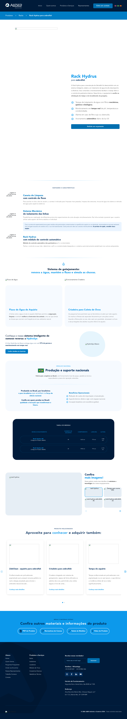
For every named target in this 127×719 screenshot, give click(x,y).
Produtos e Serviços (67, 6)
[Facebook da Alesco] (72, 674)
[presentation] (2, 572)
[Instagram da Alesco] (67, 674)
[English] (115, 6)
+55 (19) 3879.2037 (69, 669)
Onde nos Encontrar (11, 668)
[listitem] (94, 492)
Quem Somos (9, 661)
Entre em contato (102, 6)
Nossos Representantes (12, 671)
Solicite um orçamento (95, 126)
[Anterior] (86, 511)
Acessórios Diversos (35, 671)
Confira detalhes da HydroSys (17, 351)
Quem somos (51, 6)
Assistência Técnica (35, 674)
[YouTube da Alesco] (81, 674)
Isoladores (32, 661)
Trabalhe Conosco (11, 674)
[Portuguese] (118, 6)
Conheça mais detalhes (17, 589)
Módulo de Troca (34, 668)
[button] (62, 602)
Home (7, 658)
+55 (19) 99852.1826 (81, 669)
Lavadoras (32, 664)
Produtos (9, 15)
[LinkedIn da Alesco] (76, 674)
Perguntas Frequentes (12, 664)
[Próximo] (120, 511)
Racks (21, 15)
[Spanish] (121, 6)
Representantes (83, 6)
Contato (8, 677)
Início (40, 6)
